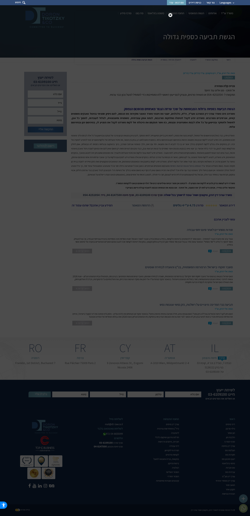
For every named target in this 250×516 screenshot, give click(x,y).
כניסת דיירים (195, 3)
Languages (225, 3)
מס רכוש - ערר (176, 3)
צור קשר (210, 3)
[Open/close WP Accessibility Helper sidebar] (3, 505)
